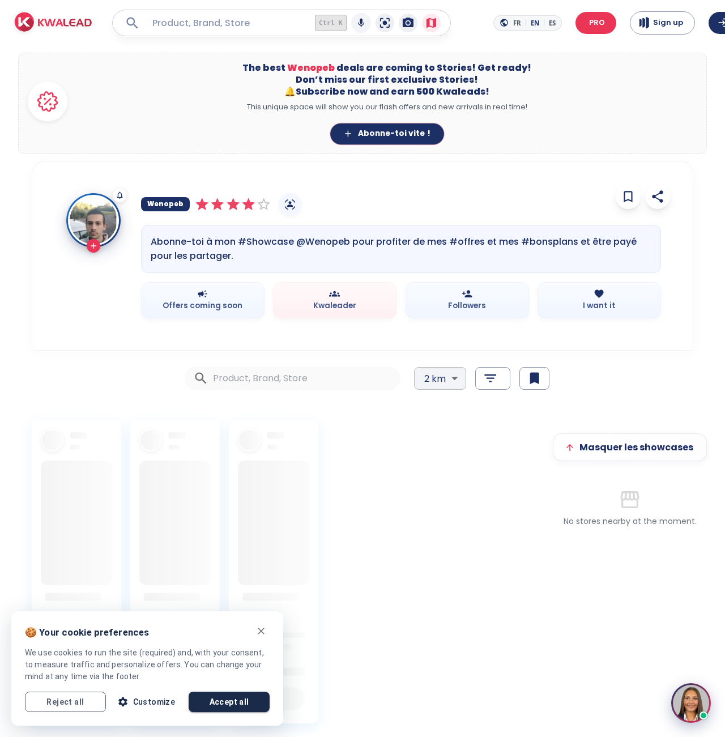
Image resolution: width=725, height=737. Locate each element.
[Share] (657, 196)
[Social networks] (290, 204)
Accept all (229, 701)
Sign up (668, 22)
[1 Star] (202, 204)
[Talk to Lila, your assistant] (691, 703)
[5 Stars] (263, 204)
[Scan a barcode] (385, 23)
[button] (53, 23)
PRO (597, 22)
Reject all (65, 701)
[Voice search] (361, 23)
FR (517, 23)
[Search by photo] (408, 23)
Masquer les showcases (636, 447)
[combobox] (225, 23)
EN (535, 23)
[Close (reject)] (261, 631)
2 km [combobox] (435, 378)
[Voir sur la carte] (431, 23)
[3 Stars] (233, 204)
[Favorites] (628, 196)
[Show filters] (492, 378)
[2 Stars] (217, 204)
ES (552, 23)
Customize (154, 701)
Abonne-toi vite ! (393, 133)
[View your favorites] (534, 378)
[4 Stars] (248, 204)
